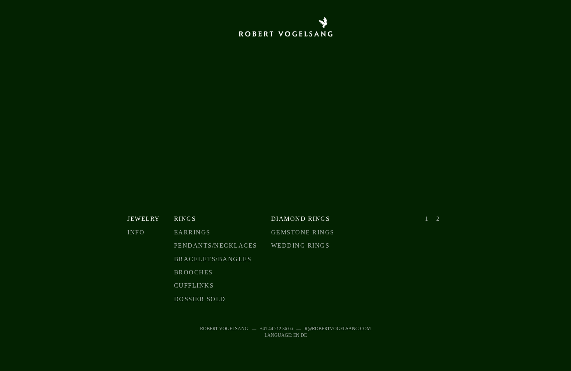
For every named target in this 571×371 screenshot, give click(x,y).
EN (296, 335)
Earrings (192, 232)
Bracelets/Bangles (213, 259)
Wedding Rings (300, 245)
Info (135, 232)
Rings (185, 218)
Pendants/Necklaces (215, 245)
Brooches (193, 272)
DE (304, 335)
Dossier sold (200, 299)
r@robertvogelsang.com (338, 328)
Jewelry (143, 218)
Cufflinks (194, 285)
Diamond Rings (300, 218)
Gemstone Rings (302, 232)
